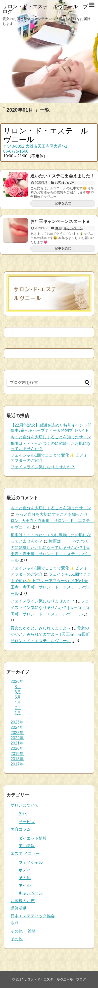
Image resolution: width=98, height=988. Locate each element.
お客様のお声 (64, 183)
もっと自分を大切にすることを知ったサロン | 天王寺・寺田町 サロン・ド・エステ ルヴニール (52, 520)
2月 (18, 708)
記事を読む (63, 203)
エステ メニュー (25, 853)
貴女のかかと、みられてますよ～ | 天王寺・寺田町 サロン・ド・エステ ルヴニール (52, 634)
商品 (15, 923)
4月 (18, 702)
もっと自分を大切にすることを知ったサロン (51, 437)
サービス (27, 822)
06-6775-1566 (15, 151)
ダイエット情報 (33, 838)
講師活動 (19, 908)
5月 (18, 697)
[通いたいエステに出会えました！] (15, 184)
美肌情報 (27, 846)
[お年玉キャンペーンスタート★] (15, 230)
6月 (18, 692)
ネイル (25, 885)
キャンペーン (73, 228)
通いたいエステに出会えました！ (62, 176)
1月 (18, 713)
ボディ (25, 870)
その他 (25, 878)
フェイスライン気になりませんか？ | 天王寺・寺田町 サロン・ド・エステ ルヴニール (50, 607)
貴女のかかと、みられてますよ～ (41, 628)
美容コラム (21, 829)
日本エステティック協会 (33, 916)
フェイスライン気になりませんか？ (43, 467)
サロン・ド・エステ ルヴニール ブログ (45, 9)
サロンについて (25, 805)
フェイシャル (31, 862)
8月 (18, 687)
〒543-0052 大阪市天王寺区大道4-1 (35, 146)
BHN (58, 228)
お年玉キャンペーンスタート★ (60, 221)
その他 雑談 (23, 931)
